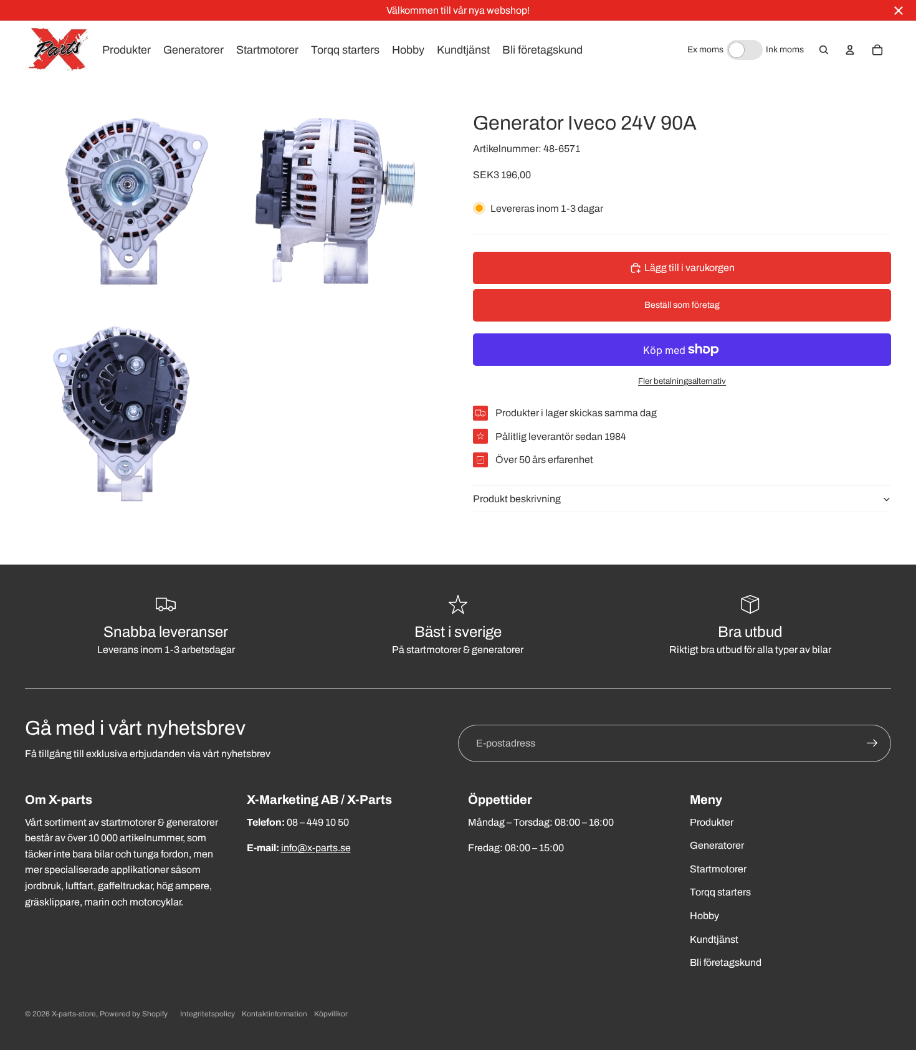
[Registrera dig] (872, 743)
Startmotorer (718, 869)
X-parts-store (74, 1013)
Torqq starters (720, 892)
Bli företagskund (725, 962)
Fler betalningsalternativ (682, 381)
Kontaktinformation (274, 1013)
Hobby (704, 915)
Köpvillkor (331, 1013)
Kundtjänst (714, 939)
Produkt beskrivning (517, 499)
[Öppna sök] (823, 50)
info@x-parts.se (316, 847)
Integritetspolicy (207, 1013)
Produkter (711, 822)
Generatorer (717, 845)
